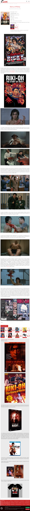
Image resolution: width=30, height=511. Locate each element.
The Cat (8, 266)
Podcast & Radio (27, 502)
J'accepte (27, 507)
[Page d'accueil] (0, 3)
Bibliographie (12, 504)
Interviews (20, 502)
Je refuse (27, 509)
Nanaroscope (12, 502)
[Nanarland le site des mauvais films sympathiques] (4, 1)
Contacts (28, 504)
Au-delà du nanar (11, 3)
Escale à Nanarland (18, 504)
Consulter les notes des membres (15, 31)
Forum (24, 504)
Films (2, 3)
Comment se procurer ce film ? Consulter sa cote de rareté (19, 30)
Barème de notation (4, 340)
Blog (23, 502)
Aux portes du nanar (6, 3)
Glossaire (17, 502)
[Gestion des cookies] (1, 508)
